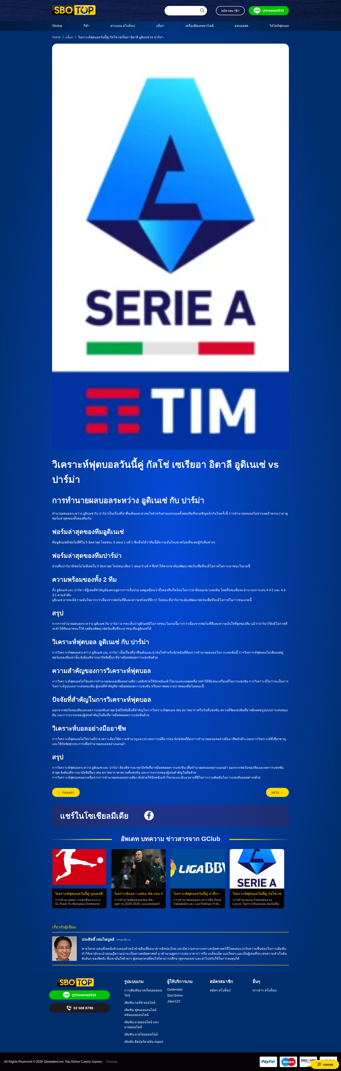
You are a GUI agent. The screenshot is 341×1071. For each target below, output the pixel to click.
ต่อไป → (277, 792)
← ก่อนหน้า (65, 792)
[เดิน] (202, 10)
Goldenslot (174, 989)
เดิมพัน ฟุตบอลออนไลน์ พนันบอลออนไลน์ (140, 1012)
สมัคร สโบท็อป (220, 990)
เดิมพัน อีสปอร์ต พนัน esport (143, 1041)
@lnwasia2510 (273, 10)
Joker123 (173, 1001)
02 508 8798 (83, 1008)
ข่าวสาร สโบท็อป (264, 990)
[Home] (74, 10)
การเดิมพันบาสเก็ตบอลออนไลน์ (143, 993)
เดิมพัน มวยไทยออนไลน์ (141, 1034)
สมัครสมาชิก (230, 10)
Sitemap (111, 1061)
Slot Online (175, 995)
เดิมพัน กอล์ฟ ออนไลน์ (139, 1002)
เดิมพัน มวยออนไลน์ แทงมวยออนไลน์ (141, 1024)
